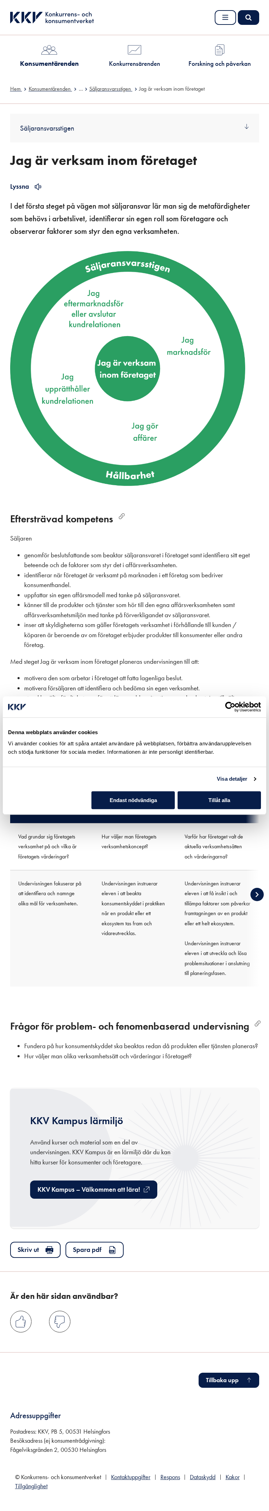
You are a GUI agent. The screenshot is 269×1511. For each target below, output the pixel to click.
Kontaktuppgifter (130, 1477)
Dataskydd (202, 1477)
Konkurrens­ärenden (134, 63)
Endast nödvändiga (133, 800)
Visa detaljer (232, 779)
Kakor (233, 1477)
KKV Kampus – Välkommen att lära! (88, 1192)
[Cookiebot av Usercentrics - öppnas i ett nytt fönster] (230, 707)
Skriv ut (28, 1249)
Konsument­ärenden (49, 63)
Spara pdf (87, 1249)
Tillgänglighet (31, 1486)
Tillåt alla (219, 800)
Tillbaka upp (222, 1380)
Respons (170, 1477)
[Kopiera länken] (121, 516)
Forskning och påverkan (219, 63)
